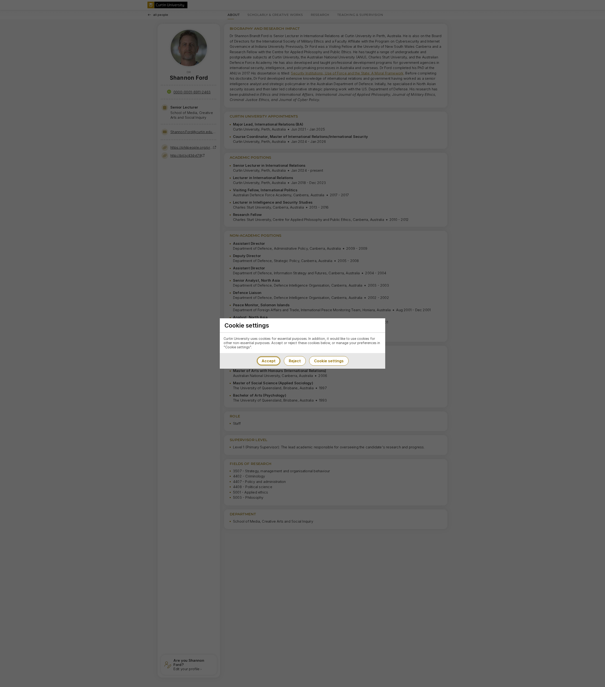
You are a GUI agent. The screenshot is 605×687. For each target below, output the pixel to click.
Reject (295, 361)
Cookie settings (329, 361)
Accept (269, 361)
